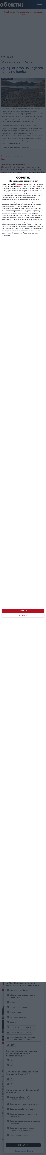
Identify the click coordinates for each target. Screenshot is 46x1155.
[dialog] (23, 577)
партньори (20, 184)
